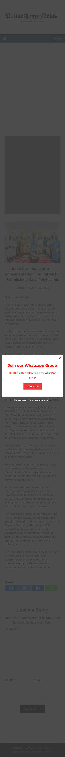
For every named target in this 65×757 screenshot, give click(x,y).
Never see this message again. (32, 400)
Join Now (32, 386)
